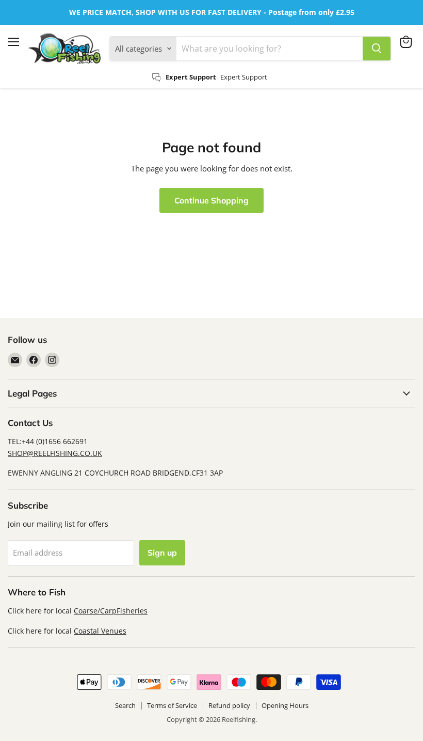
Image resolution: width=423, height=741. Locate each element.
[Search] (377, 48)
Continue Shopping (211, 200)
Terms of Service (172, 705)
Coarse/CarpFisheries (111, 611)
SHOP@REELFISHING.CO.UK (55, 453)
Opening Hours (285, 705)
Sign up (162, 552)
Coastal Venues (100, 631)
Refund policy (229, 705)
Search (125, 705)
